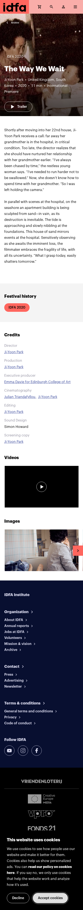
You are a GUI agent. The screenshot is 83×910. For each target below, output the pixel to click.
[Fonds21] (41, 828)
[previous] (5, 550)
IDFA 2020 (17, 307)
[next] (78, 550)
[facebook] (36, 750)
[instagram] (23, 750)
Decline (18, 898)
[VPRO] (41, 814)
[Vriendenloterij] (41, 781)
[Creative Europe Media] (41, 798)
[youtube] (9, 750)
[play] (41, 487)
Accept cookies (50, 898)
